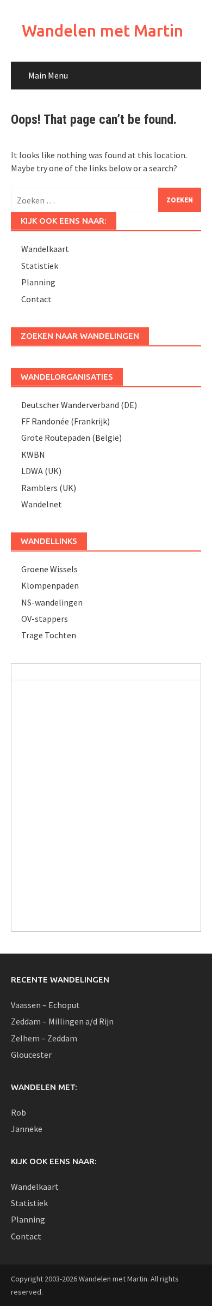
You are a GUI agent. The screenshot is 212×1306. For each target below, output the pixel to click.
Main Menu (48, 75)
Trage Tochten (48, 635)
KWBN (33, 454)
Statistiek (39, 265)
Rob (18, 1112)
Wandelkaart (45, 248)
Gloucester (31, 1054)
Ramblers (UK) (48, 487)
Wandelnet (41, 504)
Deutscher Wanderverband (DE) (79, 404)
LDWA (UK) (41, 470)
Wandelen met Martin (102, 30)
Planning (38, 282)
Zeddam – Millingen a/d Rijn (62, 1021)
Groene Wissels (49, 569)
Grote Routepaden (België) (71, 437)
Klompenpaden (50, 585)
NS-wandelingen (52, 602)
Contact (36, 298)
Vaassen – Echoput (45, 1004)
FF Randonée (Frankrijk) (65, 421)
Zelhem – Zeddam (44, 1038)
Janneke (26, 1128)
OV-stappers (44, 618)
